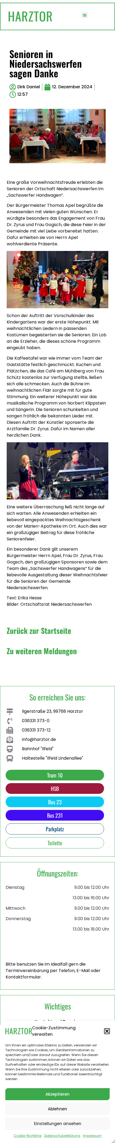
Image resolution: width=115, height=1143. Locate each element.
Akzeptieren (57, 1094)
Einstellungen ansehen (57, 1123)
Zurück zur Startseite (39, 630)
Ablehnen (57, 1109)
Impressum (92, 1135)
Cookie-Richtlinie (27, 1135)
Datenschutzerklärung (62, 1135)
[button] (107, 1031)
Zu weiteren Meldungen (42, 650)
